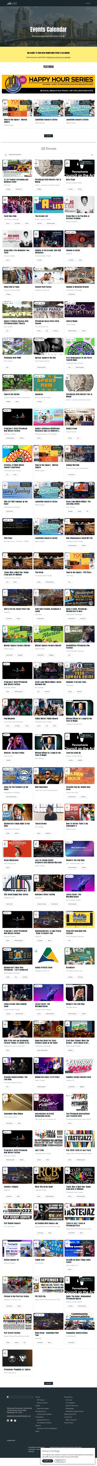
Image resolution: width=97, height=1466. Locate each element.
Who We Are (68, 1397)
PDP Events (41, 1400)
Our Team (69, 1400)
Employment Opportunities (74, 1411)
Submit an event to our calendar (58, 57)
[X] (11, 1420)
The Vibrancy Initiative (44, 1423)
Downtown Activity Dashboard (47, 1428)
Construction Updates (44, 1414)
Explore (38, 1406)
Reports (38, 1426)
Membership (70, 1408)
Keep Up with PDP (70, 1414)
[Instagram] (15, 1421)
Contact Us (68, 1417)
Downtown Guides (43, 1408)
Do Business (39, 1417)
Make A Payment (71, 1420)
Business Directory (43, 1420)
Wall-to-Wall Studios (75, 1447)
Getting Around (41, 1411)
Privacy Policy (68, 1423)
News (37, 1431)
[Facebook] (8, 1420)
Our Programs (70, 1403)
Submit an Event (42, 1403)
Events (38, 1397)
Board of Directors (72, 1406)
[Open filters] (91, 154)
